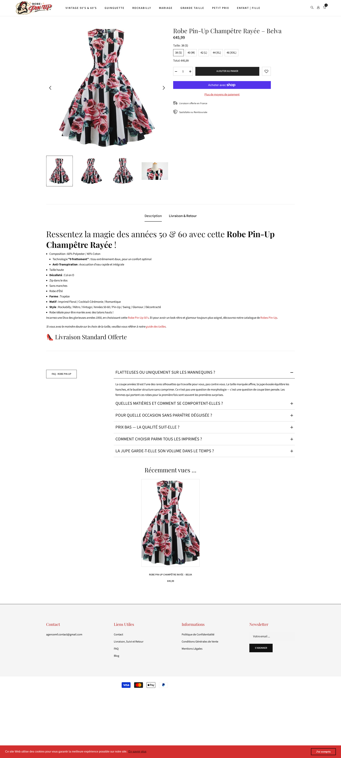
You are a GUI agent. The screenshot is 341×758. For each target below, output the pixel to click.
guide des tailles (156, 327)
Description (153, 215)
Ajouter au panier (227, 71)
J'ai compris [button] (323, 751)
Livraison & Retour (183, 215)
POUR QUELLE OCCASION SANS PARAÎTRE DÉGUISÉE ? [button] (163, 415)
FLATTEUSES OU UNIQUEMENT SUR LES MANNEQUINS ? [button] (165, 372)
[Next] (164, 88)
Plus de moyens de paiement (222, 94)
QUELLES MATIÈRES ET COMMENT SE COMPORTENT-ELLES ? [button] (169, 403)
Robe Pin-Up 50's (138, 318)
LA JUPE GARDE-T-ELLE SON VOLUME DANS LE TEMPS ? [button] (164, 451)
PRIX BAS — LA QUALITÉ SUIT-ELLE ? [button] (147, 427)
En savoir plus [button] (137, 751)
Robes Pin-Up (268, 318)
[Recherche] (312, 8)
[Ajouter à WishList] (266, 71)
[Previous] (50, 88)
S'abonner (261, 648)
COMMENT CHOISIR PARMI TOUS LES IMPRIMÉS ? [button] (158, 439)
